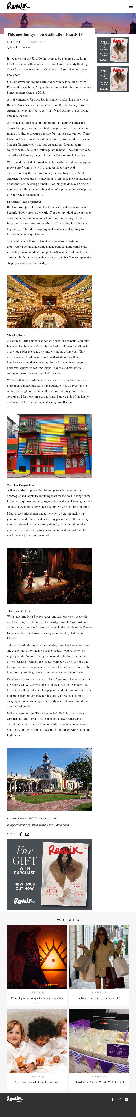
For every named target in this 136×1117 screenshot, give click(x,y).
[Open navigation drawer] (131, 6)
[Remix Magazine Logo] (18, 6)
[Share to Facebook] (20, 834)
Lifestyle (14, 42)
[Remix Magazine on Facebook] (112, 1099)
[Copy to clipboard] (27, 834)
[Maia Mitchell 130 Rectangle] (49, 874)
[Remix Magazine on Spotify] (126, 1099)
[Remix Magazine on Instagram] (119, 1099)
